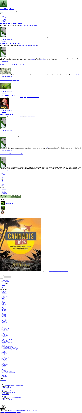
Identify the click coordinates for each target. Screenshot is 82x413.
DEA (31, 73)
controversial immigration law (75, 74)
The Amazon (4, 310)
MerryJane (3, 354)
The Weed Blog (4, 369)
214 (2, 176)
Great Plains (4, 304)
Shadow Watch (33, 66)
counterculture (29, 97)
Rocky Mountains (5, 296)
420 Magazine (4, 356)
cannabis (25, 25)
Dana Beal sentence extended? (6, 387)
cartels (26, 45)
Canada (3, 305)
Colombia (3, 308)
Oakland (31, 25)
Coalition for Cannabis (5, 328)
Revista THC (4, 362)
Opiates (3, 286)
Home (3, 16)
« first (3, 173)
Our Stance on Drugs (5, 190)
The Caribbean (4, 307)
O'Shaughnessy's (4, 333)
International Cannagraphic (6, 357)
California (21, 25)
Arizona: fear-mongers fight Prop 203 (9, 80)
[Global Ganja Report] (3, 6)
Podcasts (3, 21)
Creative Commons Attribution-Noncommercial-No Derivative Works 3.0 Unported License (23, 410)
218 (2, 180)
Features (3, 18)
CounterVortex (4, 376)
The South (3, 299)
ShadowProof (4, 365)
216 (2, 178)
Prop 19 (48, 147)
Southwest (3, 297)
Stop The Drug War (5, 340)
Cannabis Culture (4, 353)
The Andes (4, 309)
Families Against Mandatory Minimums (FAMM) (9, 346)
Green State (4, 359)
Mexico (32, 45)
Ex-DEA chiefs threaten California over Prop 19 (12, 64)
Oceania (3, 318)
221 (2, 182)
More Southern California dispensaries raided (11, 154)
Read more (4, 41)
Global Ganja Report (7, 9)
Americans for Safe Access (6, 330)
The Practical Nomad (5, 374)
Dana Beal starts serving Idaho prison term (8, 392)
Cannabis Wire (4, 334)
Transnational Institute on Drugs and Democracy (9, 349)
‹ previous (3, 174)
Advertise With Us (5, 193)
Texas (3, 298)
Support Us (4, 192)
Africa (3, 313)
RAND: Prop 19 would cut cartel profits (10, 43)
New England (4, 302)
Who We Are (4, 189)
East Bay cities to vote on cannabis (8, 134)
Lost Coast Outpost (5, 363)
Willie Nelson (17, 108)
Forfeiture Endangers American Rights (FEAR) (9, 347)
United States (35, 25)
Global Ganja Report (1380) (9, 203)
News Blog (4, 17)
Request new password (5, 281)
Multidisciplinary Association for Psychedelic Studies (10, 348)
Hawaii (3, 295)
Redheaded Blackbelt (5, 364)
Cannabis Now (4, 331)
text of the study (42, 59)
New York (3, 301)
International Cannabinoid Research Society (8, 338)
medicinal (28, 25)
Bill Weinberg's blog (5, 61)
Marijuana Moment (5, 335)
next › (3, 184)
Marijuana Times (4, 360)
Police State (4, 323)
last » (3, 185)
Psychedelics (4, 287)
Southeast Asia (4, 317)
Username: (2, 276)
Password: (2, 277)
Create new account (5, 280)
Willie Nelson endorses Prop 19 (8, 95)
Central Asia (4, 319)
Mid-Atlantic (4, 300)
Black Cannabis (4, 358)
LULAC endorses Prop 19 (6, 114)
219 (2, 181)
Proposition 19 (34, 127)
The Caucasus (4, 320)
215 (2, 177)
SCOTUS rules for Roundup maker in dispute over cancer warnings (12, 385)
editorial (16, 74)
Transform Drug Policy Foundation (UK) (8, 372)
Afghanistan (4, 315)
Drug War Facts (4, 343)
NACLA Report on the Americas (7, 375)
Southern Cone (4, 311)
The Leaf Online (4, 332)
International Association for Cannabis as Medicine (10, 337)
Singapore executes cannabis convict (7, 390)
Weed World (4, 368)
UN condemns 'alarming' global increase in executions (10, 395)
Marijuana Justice (4, 329)
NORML (3, 326)
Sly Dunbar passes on (5, 394)
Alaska (3, 294)
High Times (57, 108)
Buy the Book (4, 20)
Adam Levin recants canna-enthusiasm (8, 399)
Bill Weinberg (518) (8, 207)
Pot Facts (3, 344)
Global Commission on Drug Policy (7, 339)
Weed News (4, 370)
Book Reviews (4, 19)
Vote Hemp (4, 350)
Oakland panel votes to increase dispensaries (11, 23)
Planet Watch (4, 321)
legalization (28, 45)
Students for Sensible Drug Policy (7, 342)
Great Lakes (4, 303)
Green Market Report (5, 366)
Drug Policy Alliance (5, 341)
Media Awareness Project (6, 345)
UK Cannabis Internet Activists (7, 371)
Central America (4, 306)
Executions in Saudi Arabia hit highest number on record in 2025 (12, 397)
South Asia (4, 316)
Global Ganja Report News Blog (7, 39)
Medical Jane (4, 336)
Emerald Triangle (4, 293)
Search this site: (2, 13)
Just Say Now (32, 59)
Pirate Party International (6, 351)
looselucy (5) (7, 212)
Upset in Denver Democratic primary (7, 383)
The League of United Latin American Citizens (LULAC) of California (17, 127)
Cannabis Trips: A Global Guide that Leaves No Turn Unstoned (58, 271)
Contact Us (4, 191)
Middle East (4, 312)
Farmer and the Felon (5, 355)
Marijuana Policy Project (6, 327)
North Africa (4, 314)
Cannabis (3, 285)
